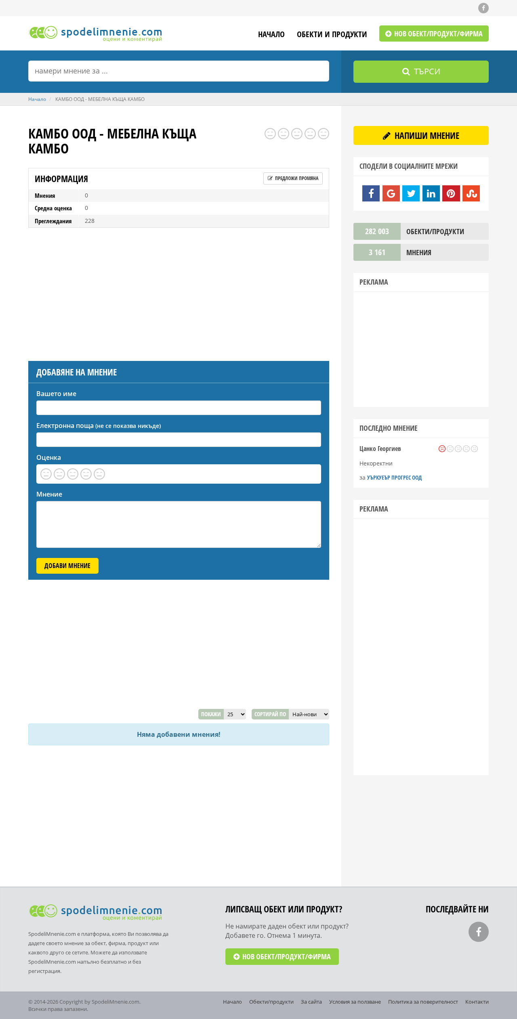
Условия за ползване (355, 1001)
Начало (271, 35)
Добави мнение (67, 565)
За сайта (311, 1001)
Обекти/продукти (271, 1001)
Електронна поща (98, 425)
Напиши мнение (426, 135)
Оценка (48, 457)
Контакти (477, 1001)
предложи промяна (296, 178)
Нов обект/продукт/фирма (438, 33)
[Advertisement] (178, 292)
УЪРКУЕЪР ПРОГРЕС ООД (394, 477)
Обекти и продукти (332, 35)
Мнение (49, 494)
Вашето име (56, 393)
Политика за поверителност (423, 1001)
